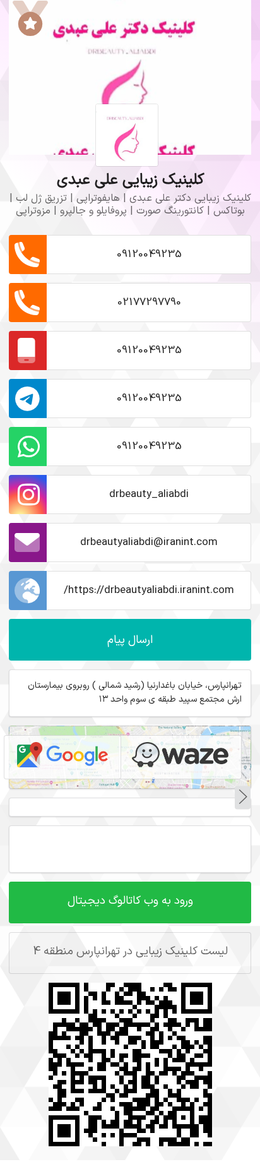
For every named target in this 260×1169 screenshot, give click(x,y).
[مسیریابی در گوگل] (62, 757)
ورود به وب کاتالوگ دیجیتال (130, 900)
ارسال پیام (130, 640)
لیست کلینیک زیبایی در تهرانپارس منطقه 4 (130, 951)
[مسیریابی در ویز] (180, 757)
